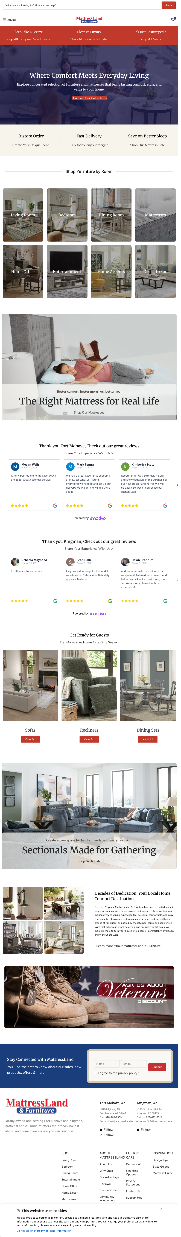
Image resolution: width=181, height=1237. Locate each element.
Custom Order (109, 1190)
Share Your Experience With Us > (89, 453)
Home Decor (70, 1193)
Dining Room (70, 1173)
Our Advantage (109, 1177)
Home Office (69, 1186)
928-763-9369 (113, 1117)
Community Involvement (107, 1198)
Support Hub (134, 1198)
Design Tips (160, 1160)
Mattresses (69, 1199)
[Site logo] (89, 19)
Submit (157, 1067)
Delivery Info (134, 1164)
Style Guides (161, 1167)
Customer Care (135, 1155)
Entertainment (71, 1180)
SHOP (66, 1153)
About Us (106, 1164)
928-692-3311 (154, 1117)
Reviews (105, 1184)
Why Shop (106, 1171)
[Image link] (36, 1106)
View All (30, 739)
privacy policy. (128, 1073)
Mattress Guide (163, 1173)
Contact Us (133, 1191)
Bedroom (67, 1167)
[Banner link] (23, 215)
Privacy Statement (133, 1183)
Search (168, 5)
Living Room (69, 1160)
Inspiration (163, 1153)
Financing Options (132, 1172)
